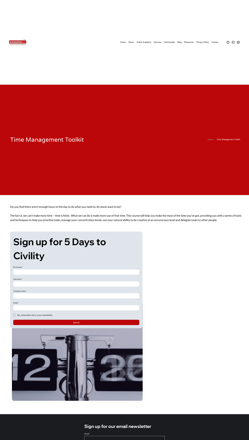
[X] (238, 42)
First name (18, 267)
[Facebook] (233, 42)
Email (16, 303)
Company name (19, 291)
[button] (131, 42)
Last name (18, 279)
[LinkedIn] (228, 42)
